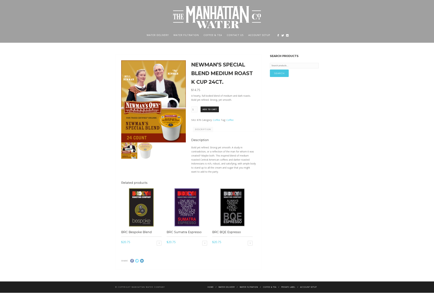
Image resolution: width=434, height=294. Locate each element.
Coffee (216, 120)
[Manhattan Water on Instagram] (287, 35)
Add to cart (210, 109)
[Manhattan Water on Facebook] (278, 35)
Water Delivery (158, 35)
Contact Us (235, 35)
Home (211, 287)
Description (203, 129)
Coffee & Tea (213, 35)
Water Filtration (186, 35)
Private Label (288, 287)
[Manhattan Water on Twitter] (283, 35)
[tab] (203, 129)
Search (279, 73)
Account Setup (259, 35)
